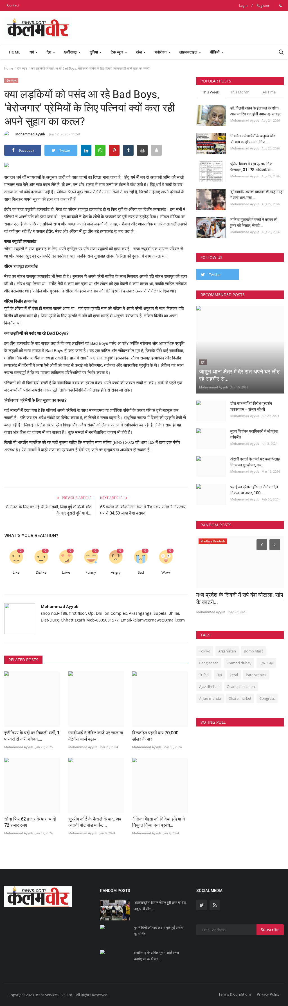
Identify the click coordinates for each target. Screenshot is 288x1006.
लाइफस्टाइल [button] (188, 52)
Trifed (204, 674)
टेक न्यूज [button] (117, 52)
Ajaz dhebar (209, 686)
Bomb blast (253, 651)
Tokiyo (204, 651)
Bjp (219, 674)
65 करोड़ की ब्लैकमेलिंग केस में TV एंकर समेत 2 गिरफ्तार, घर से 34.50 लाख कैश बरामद (143, 510)
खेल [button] (139, 52)
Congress (267, 698)
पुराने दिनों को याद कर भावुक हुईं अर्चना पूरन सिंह (158, 930)
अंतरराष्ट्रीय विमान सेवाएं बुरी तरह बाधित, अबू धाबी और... (160, 905)
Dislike (41, 572)
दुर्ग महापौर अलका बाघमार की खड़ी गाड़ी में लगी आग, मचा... (257, 194)
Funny (91, 572)
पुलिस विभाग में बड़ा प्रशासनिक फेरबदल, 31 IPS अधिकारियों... (252, 167)
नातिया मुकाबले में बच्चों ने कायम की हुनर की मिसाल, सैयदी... (253, 222)
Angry (116, 572)
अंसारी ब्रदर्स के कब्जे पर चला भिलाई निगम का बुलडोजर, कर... (255, 462)
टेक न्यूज (22, 68)
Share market (240, 698)
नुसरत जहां (266, 662)
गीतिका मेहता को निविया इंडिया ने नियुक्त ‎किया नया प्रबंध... (158, 822)
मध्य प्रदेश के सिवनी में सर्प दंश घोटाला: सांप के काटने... (239, 598)
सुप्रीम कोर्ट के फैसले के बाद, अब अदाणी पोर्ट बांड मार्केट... (94, 822)
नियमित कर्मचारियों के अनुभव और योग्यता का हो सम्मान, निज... (252, 139)
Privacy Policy (268, 994)
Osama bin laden (241, 686)
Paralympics (256, 674)
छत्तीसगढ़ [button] (71, 52)
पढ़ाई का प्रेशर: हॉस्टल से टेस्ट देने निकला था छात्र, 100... (254, 490)
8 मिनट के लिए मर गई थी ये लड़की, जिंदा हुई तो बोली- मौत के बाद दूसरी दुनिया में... (48, 510)
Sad (141, 572)
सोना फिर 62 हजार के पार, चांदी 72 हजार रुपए (30, 822)
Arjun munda (210, 698)
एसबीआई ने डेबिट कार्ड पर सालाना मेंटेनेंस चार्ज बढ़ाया (95, 736)
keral (234, 674)
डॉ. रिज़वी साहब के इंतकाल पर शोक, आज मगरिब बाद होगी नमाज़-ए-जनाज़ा (255, 111)
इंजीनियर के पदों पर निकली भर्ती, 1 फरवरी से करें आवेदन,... (32, 736)
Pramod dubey (238, 662)
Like (16, 572)
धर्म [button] (32, 52)
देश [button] (49, 52)
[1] (281, 5)
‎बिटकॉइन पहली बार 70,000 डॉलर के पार (155, 736)
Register (262, 5)
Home (15, 52)
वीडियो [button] (215, 52)
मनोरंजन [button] (161, 52)
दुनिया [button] (94, 52)
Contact (13, 5)
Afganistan (227, 651)
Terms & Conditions (235, 994)
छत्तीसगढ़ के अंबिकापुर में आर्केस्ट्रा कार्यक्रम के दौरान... (156, 956)
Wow (165, 572)
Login (243, 5)
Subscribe (270, 929)
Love (66, 572)
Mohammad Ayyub (30, 134)
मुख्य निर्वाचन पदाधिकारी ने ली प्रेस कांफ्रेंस (254, 434)
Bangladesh (209, 662)
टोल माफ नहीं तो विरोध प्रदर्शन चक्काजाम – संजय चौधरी (251, 406)
